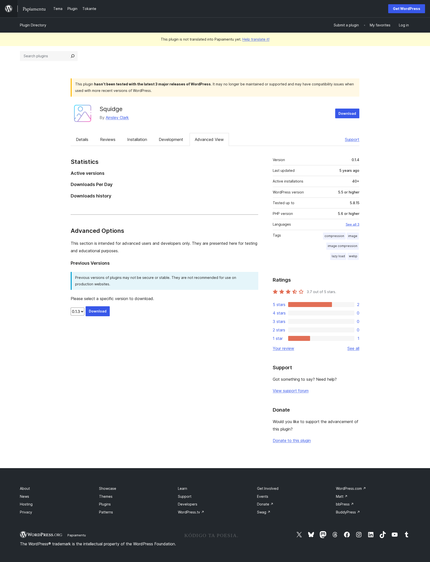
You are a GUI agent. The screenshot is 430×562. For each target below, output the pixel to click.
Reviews (107, 139)
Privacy (26, 512)
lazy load (338, 256)
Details (82, 139)
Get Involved (267, 488)
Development (171, 139)
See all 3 (352, 224)
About (25, 488)
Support (352, 139)
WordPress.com (351, 488)
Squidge (111, 109)
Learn (182, 488)
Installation (137, 139)
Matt (342, 496)
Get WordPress (406, 8)
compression (334, 236)
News (24, 496)
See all (353, 348)
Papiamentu (76, 535)
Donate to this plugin (292, 440)
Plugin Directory (33, 25)
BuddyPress (348, 512)
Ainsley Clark (117, 117)
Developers (187, 504)
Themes (105, 496)
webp (353, 256)
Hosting (26, 504)
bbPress (345, 504)
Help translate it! (255, 39)
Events (262, 496)
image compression (342, 246)
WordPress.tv (191, 512)
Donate (265, 504)
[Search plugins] (73, 56)
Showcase (107, 488)
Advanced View (209, 139)
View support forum (291, 390)
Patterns (106, 512)
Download (347, 113)
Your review (283, 348)
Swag (263, 512)
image (352, 236)
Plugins (105, 504)
